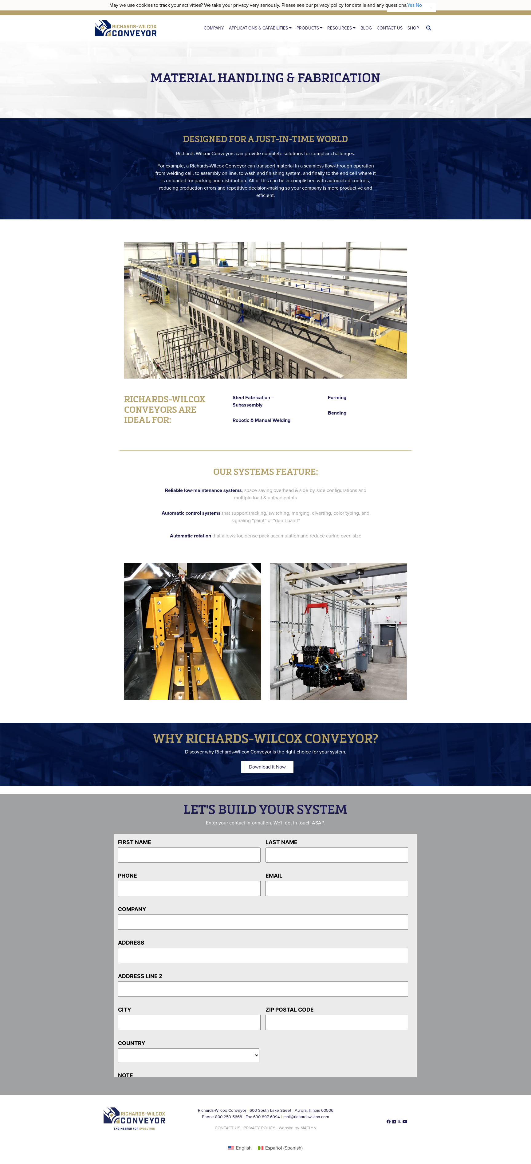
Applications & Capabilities (258, 28)
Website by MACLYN (298, 1128)
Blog (366, 28)
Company (214, 28)
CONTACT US (227, 1128)
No (419, 5)
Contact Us (390, 28)
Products (308, 28)
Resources (339, 28)
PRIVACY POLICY (259, 1128)
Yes (411, 5)
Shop (413, 28)
